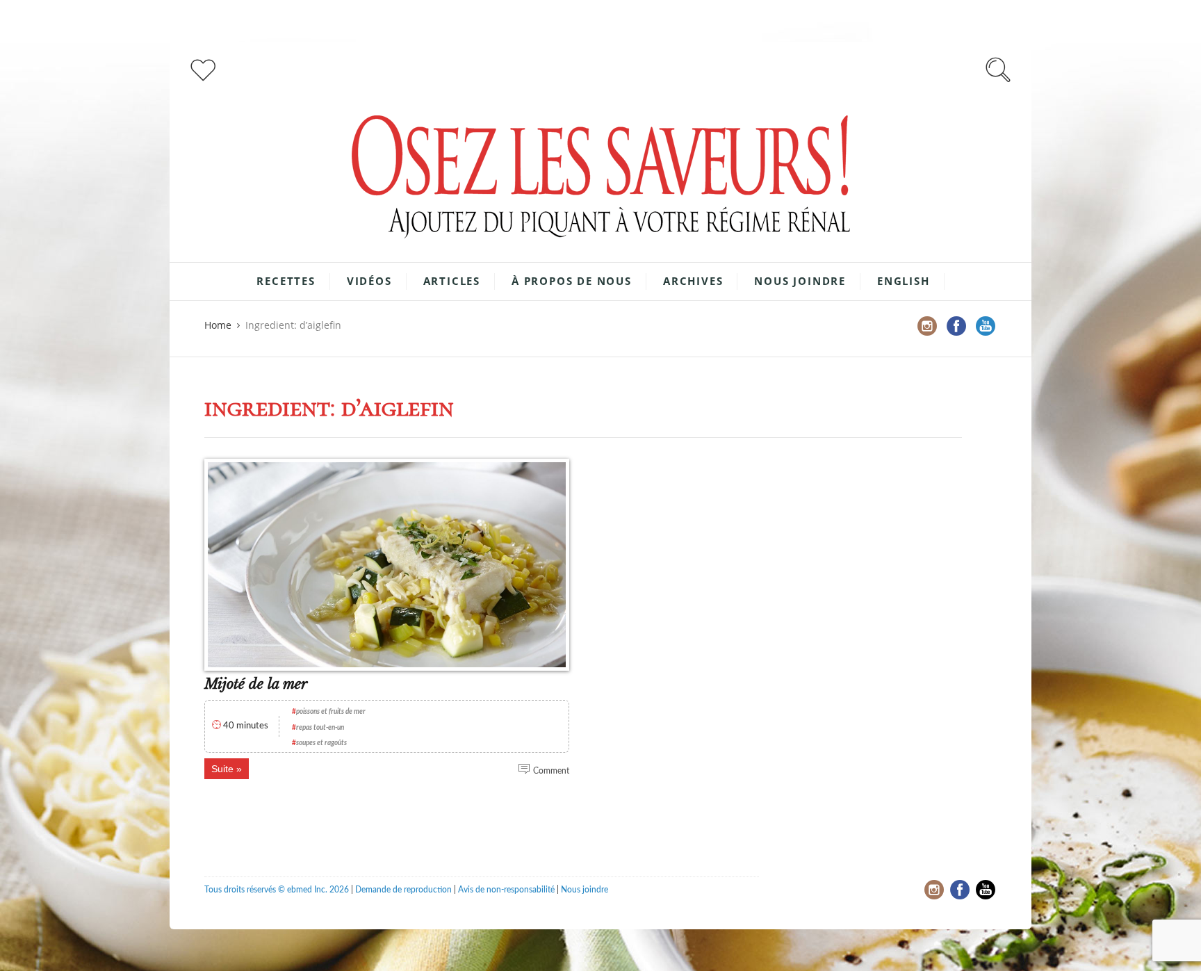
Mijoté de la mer (255, 684)
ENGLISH (903, 281)
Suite (222, 768)
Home (217, 325)
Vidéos (369, 281)
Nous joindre (800, 281)
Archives (693, 281)
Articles (451, 281)
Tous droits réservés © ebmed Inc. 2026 (276, 890)
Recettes (285, 281)
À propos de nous (572, 281)
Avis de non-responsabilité (506, 890)
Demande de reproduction (403, 890)
